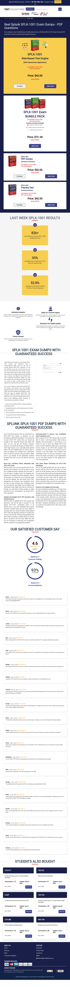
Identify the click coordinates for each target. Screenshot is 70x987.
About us (6, 950)
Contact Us (39, 953)
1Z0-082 (8, 920)
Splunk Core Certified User (19, 18)
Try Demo (20, 86)
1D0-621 (41, 870)
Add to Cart (50, 86)
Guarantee (39, 948)
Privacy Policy (40, 950)
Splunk (10, 18)
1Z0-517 (8, 870)
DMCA (38, 955)
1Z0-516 (41, 895)
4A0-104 (41, 920)
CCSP (7, 895)
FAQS (5, 953)
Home (5, 18)
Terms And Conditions (10, 955)
